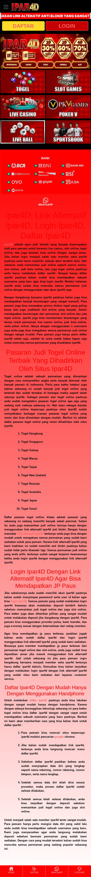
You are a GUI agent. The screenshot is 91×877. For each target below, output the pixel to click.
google (59, 736)
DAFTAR (23, 26)
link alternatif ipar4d (30, 533)
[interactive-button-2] (68, 81)
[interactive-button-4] (68, 106)
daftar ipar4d (38, 700)
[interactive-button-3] (22, 106)
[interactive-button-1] (22, 81)
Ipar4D (8, 244)
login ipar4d (18, 601)
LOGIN (67, 26)
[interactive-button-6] (68, 132)
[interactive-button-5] (22, 132)
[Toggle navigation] (6, 7)
